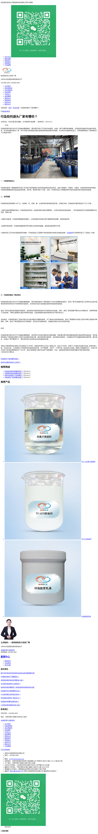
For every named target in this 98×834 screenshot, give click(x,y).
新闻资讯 (8, 100)
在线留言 (8, 63)
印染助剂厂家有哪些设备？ (10, 359)
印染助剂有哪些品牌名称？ (10, 701)
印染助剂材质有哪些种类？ (14, 373)
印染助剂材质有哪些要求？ (14, 371)
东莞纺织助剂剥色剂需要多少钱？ (12, 680)
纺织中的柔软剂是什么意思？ (11, 362)
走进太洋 (8, 102)
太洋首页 (8, 86)
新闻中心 (5, 656)
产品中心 (8, 94)
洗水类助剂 (8, 90)
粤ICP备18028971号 (16, 771)
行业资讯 (8, 663)
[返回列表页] (5, 111)
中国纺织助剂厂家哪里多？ (10, 676)
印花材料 (8, 92)
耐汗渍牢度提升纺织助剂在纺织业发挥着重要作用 (17, 673)
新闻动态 (8, 661)
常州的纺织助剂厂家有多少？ (11, 698)
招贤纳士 (8, 61)
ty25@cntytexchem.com (16, 759)
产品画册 (8, 65)
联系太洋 (8, 104)
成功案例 (8, 96)
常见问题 (16, 108)
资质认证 (8, 98)
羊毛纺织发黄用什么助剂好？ (11, 684)
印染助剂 (70, 233)
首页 (9, 108)
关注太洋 (8, 57)
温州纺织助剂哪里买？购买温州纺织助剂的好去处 (17, 687)
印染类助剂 (8, 88)
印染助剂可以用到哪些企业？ (11, 691)
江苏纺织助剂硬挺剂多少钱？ (11, 705)
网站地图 (8, 59)
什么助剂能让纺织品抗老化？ (11, 694)
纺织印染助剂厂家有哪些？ (14, 375)
